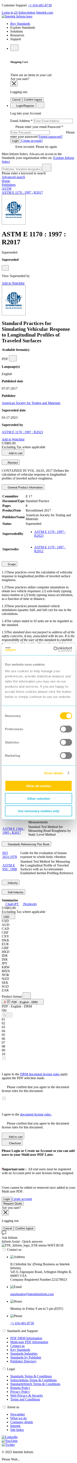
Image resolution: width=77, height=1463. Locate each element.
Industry (12, 882)
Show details (53, 773)
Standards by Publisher (25, 1357)
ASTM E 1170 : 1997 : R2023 (22, 432)
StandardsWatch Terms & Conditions (35, 1384)
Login (15, 140)
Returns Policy (20, 1388)
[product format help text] (27, 995)
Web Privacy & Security (26, 1395)
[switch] (66, 729)
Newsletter (17, 1414)
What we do (18, 1418)
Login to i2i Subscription (18, 12)
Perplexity (29, 904)
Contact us (17, 1346)
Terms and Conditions (25, 1399)
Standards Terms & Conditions (31, 1376)
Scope (11, 564)
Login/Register (24, 105)
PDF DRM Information (26, 1338)
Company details (21, 1422)
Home (6, 181)
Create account (22, 1199)
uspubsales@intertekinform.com (32, 1294)
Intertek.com (44, 12)
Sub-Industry (15, 892)
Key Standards (20, 1350)
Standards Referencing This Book (28, 844)
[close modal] (14, 84)
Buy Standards (20, 23)
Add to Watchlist (13, 283)
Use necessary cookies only (38, 811)
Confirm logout (33, 99)
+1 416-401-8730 (40, 5)
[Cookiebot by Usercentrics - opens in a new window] (54, 649)
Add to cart (15, 453)
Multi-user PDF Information (29, 1342)
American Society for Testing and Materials (31, 403)
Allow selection (38, 798)
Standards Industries (23, 1353)
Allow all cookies (38, 786)
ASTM (6, 188)
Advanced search (13, 177)
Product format (12, 996)
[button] (8, 916)
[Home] (17, 16)
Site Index (17, 1430)
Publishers (9, 185)
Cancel (16, 99)
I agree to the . (27, 1114)
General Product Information (25, 487)
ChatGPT (12, 904)
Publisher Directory (23, 1361)
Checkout (14, 1143)
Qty (4, 1010)
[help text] (5, 268)
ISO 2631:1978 (9, 855)
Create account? (31, 140)
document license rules (36, 1114)
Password (42, 131)
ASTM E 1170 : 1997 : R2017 (22, 192)
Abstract (12, 462)
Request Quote (12, 1203)
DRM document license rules (40, 1074)
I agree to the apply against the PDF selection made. (35, 1076)
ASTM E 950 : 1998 (9, 867)
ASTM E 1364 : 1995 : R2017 (13, 830)
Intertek (15, 1426)
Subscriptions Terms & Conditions (33, 1380)
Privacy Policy (20, 1391)
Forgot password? (50, 136)
